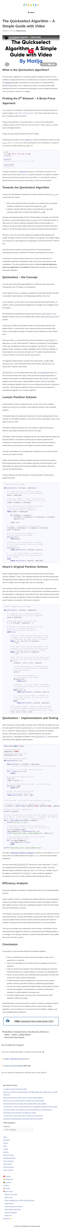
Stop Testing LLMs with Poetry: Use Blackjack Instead (19, 1112)
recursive (44, 372)
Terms (5, 1146)
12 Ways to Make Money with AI (14, 1059)
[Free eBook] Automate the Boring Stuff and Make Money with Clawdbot (24, 1103)
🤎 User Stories (8, 1191)
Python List (44, 1032)
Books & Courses (8, 1155)
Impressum (6, 1140)
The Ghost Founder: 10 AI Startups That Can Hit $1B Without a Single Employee (27, 1110)
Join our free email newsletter (13, 1066)
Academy (6, 1152)
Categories (6, 1126)
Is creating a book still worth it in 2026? (15, 1089)
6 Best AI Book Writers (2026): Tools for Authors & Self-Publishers (23, 1097)
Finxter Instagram (8, 1161)
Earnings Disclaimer (9, 1158)
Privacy (5, 1143)
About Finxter (9, 1197)
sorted (27, 140)
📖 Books (6, 1185)
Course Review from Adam (13, 1209)
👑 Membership (8, 1179)
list (36, 80)
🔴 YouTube (6, 1176)
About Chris (8, 1215)
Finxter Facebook (8, 1167)
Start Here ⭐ (7, 1218)
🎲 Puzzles (6, 1188)
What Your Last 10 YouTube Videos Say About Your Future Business (23, 1100)
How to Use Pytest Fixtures (14, 1037)
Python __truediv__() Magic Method (17, 1034)
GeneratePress (44, 1226)
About (5, 1137)
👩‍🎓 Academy (7, 1182)
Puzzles (5, 1149)
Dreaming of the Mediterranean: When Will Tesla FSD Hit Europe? (23, 1119)
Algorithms (8, 1032)
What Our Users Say (11, 1194)
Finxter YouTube (8, 1170)
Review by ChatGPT (11, 1212)
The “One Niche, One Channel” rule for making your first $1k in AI (23, 1115)
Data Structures (33, 1032)
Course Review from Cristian (13, 1206)
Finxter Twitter (7, 1164)
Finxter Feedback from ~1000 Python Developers (19, 1200)
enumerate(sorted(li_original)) (23, 853)
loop (24, 375)
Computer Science (20, 1032)
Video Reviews (9, 1203)
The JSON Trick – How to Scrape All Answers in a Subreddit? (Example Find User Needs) (30, 1106)
